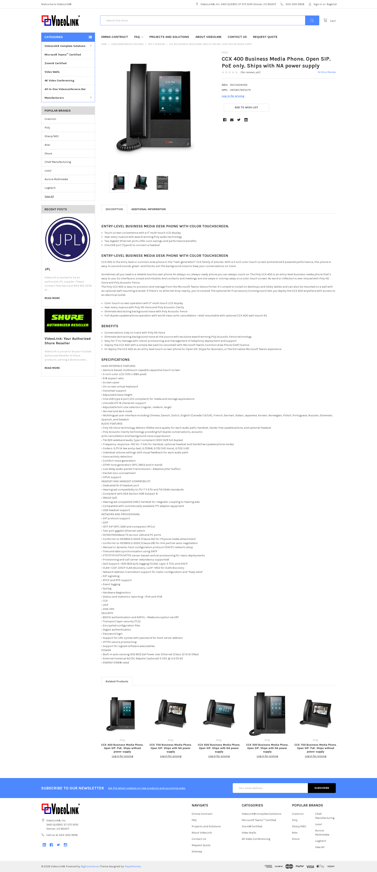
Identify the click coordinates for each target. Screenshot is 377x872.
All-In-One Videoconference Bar (65, 89)
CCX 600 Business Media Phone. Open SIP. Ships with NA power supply (219, 748)
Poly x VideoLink (156, 44)
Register (332, 4)
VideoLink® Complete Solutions (65, 46)
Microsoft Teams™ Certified (63, 54)
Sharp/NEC (52, 136)
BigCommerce (90, 866)
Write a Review (327, 72)
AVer (47, 145)
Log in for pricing (233, 96)
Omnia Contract (114, 37)
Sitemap (197, 851)
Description (114, 209)
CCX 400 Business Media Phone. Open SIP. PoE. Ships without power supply (122, 748)
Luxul (48, 170)
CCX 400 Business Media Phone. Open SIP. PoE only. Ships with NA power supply (210, 44)
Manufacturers (54, 97)
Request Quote (265, 37)
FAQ (137, 37)
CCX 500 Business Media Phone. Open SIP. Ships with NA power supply (267, 748)
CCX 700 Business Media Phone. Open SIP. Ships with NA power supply (170, 748)
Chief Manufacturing (58, 162)
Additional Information (148, 209)
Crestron (50, 119)
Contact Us (237, 37)
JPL (47, 269)
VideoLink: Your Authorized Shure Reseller (68, 340)
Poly (47, 127)
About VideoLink (208, 37)
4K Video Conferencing (59, 80)
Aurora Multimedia (56, 179)
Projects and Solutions (169, 37)
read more (52, 298)
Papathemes (132, 866)
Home (104, 44)
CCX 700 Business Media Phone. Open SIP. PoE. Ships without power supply (315, 748)
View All (49, 196)
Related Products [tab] (117, 681)
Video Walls (52, 72)
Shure (48, 153)
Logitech (50, 188)
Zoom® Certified (56, 63)
